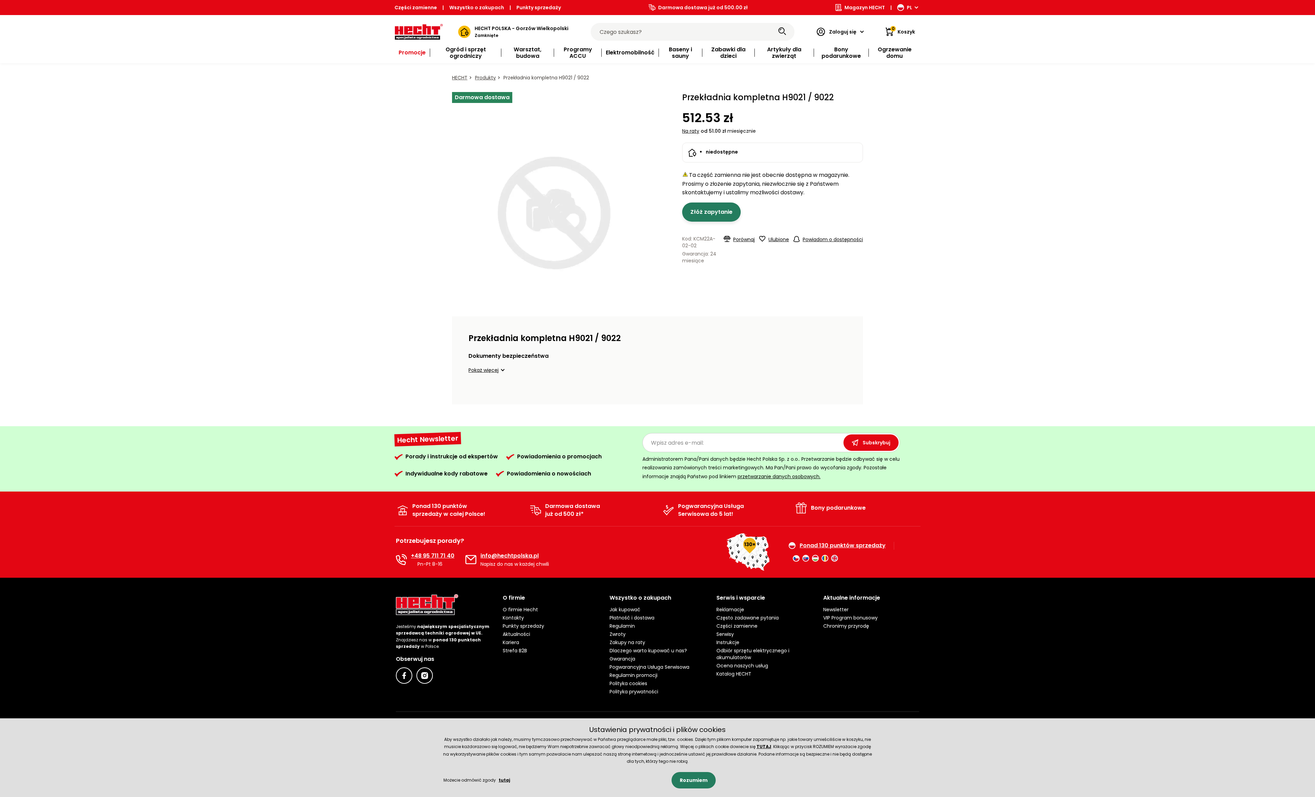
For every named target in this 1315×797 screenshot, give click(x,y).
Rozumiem (693, 780)
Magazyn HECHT (864, 7)
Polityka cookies (628, 683)
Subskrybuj (876, 442)
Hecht (459, 77)
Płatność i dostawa (632, 617)
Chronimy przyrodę (846, 626)
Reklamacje (730, 609)
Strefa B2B (515, 650)
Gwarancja (622, 658)
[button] (487, 370)
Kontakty (513, 617)
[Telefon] (401, 559)
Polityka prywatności (634, 691)
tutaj (504, 780)
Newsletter (836, 609)
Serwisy (725, 634)
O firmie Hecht (520, 609)
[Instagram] (424, 675)
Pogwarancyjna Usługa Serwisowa (649, 667)
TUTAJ (763, 746)
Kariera (511, 642)
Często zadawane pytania (747, 617)
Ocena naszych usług (742, 665)
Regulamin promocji (634, 675)
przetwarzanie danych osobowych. (779, 476)
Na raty (690, 131)
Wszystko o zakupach (476, 7)
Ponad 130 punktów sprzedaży (843, 545)
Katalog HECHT (733, 673)
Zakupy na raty (627, 642)
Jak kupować (625, 609)
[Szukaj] (782, 32)
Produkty (485, 77)
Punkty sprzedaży (538, 7)
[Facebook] (404, 675)
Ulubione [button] (778, 239)
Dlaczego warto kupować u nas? (648, 650)
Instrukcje (727, 642)
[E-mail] (470, 559)
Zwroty (618, 634)
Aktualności (516, 634)
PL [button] (909, 7)
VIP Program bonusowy (850, 617)
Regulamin (622, 626)
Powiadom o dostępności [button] (833, 239)
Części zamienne (415, 7)
